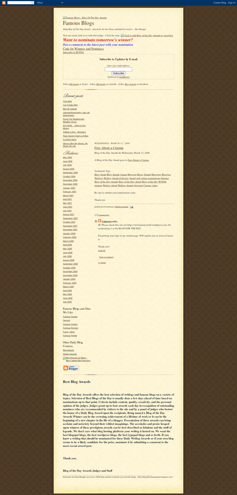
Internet (165, 178)
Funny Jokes (69, 332)
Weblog (107, 178)
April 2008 (67, 245)
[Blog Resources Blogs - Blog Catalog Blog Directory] (77, 360)
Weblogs (98, 178)
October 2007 (69, 222)
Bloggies (166, 174)
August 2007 (68, 214)
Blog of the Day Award (130, 181)
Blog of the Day (150, 181)
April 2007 (67, 199)
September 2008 (70, 264)
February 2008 (69, 237)
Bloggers (132, 174)
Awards (147, 174)
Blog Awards (130, 84)
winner (123, 174)
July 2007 (67, 211)
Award (132, 178)
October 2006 (69, 176)
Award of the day (120, 178)
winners (98, 185)
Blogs (140, 174)
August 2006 (68, 169)
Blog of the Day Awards (106, 181)
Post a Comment (106, 257)
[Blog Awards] (147, 35)
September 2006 (70, 172)
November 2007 (70, 226)
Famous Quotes (70, 317)
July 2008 (67, 256)
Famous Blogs (78, 22)
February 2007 (69, 192)
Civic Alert (67, 101)
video (155, 185)
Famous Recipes (70, 328)
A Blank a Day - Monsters (74, 132)
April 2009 (67, 290)
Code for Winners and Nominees (83, 48)
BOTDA (162, 181)
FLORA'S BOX (69, 140)
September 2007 (70, 218)
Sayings (66, 320)
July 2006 (67, 165)
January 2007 (69, 188)
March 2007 (68, 195)
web (138, 178)
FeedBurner (124, 76)
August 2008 (68, 260)
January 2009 (69, 279)
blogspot (138, 185)
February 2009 (69, 283)
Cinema (147, 185)
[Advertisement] (134, 117)
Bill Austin (74, 84)
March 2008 (68, 241)
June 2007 (67, 207)
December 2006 (70, 184)
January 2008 (69, 233)
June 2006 (67, 161)
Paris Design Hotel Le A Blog (75, 136)
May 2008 (67, 249)
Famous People (70, 335)
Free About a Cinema (108, 148)
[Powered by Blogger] (71, 370)
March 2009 (68, 287)
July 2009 (67, 302)
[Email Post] (131, 207)
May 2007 (67, 203)
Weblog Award (110, 185)
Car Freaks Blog (70, 105)
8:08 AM (101, 251)
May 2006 (67, 157)
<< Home (102, 263)
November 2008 (70, 271)
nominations (154, 178)
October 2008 (69, 268)
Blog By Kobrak (70, 109)
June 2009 (67, 298)
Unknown (106, 221)
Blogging (156, 174)
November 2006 (70, 180)
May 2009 (67, 294)
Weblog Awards (70, 354)
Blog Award (100, 174)
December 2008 (70, 275)
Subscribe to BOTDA (73, 52)
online (144, 178)
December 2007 (70, 230)
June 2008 (67, 252)
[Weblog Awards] (85, 17)
